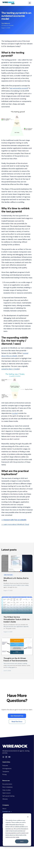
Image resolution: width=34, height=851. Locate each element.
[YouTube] (9, 757)
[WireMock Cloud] (8, 3)
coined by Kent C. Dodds (10, 369)
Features (5, 765)
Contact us (6, 811)
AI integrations (6, 768)
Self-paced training (8, 796)
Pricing (4, 774)
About (4, 808)
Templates (5, 771)
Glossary (5, 799)
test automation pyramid (19, 88)
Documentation (7, 784)
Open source (6, 793)
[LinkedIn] (6, 757)
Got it (21, 841)
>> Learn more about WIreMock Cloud (15, 524)
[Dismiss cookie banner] (27, 817)
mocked (15, 413)
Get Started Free (17, 716)
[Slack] (3, 757)
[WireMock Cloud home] (14, 746)
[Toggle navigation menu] (29, 3)
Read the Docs (17, 722)
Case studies (6, 790)
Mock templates (7, 787)
